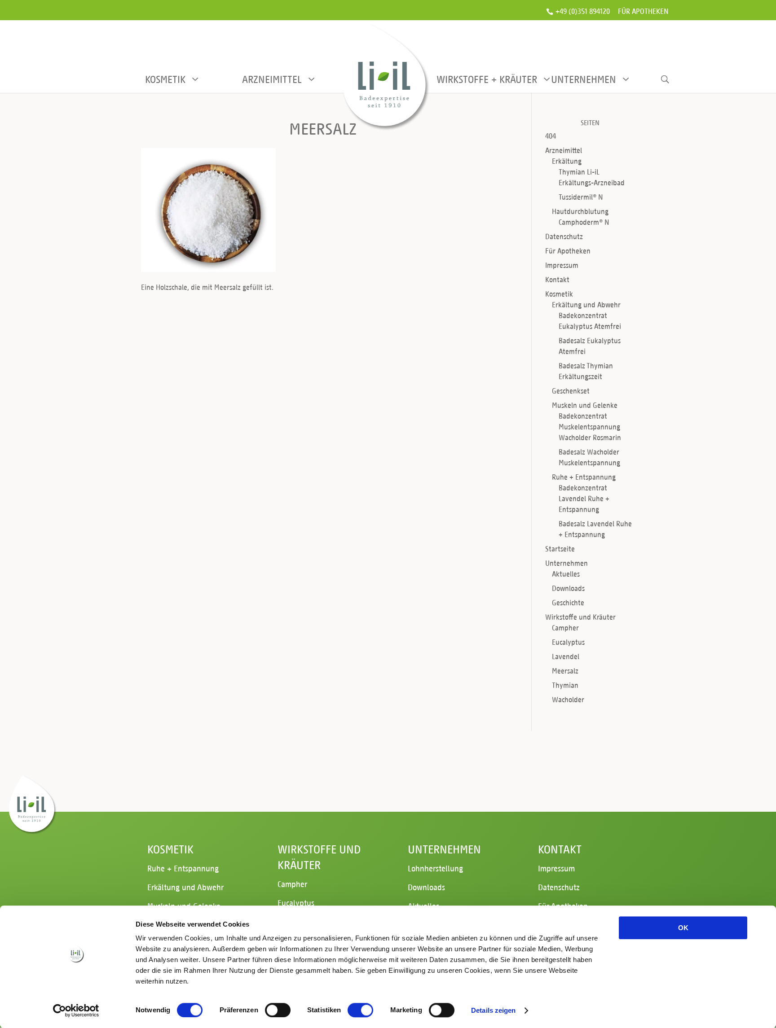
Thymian (565, 685)
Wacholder (568, 699)
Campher (565, 627)
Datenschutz (564, 236)
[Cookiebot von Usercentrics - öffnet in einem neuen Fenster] (76, 1010)
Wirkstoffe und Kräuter (580, 616)
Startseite (560, 548)
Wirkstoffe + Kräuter (485, 79)
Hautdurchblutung (580, 211)
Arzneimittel (272, 79)
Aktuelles (566, 573)
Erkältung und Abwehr (586, 304)
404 (550, 135)
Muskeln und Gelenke (584, 405)
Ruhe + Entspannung (584, 476)
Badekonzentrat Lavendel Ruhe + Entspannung (584, 498)
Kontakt (557, 279)
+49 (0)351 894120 (583, 11)
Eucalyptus (568, 642)
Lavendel (565, 656)
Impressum (561, 265)
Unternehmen (583, 79)
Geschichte (568, 602)
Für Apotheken (643, 12)
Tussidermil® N (581, 196)
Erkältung (567, 161)
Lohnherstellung (435, 868)
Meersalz (565, 670)
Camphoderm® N (584, 222)
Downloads (568, 588)
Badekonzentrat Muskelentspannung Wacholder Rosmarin (590, 426)
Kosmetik (165, 79)
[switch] (278, 1010)
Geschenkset (571, 390)
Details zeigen (493, 1010)
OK (683, 928)
